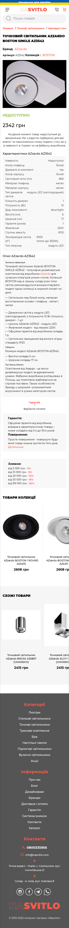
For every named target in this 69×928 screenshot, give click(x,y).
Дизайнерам (34, 791)
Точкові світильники (34, 724)
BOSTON (48, 55)
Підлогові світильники (34, 749)
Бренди (34, 798)
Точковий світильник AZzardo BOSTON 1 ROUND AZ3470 (21, 560)
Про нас (35, 779)
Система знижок (34, 816)
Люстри (34, 712)
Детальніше (16, 447)
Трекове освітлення (34, 730)
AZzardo (21, 49)
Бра (34, 736)
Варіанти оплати (34, 408)
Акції (34, 761)
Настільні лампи (34, 743)
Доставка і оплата (34, 804)
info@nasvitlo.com (37, 855)
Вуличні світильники (34, 755)
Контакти (34, 822)
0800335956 (37, 848)
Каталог (34, 828)
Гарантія (34, 402)
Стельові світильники (34, 718)
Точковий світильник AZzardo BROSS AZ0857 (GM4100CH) (21, 658)
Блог (34, 785)
